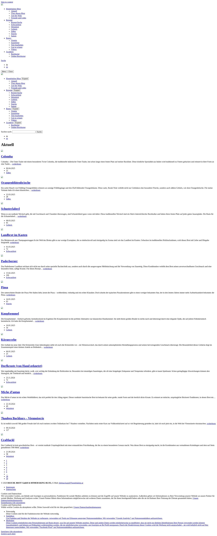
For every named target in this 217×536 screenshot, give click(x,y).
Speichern (5, 531)
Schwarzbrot (16, 25)
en (7, 67)
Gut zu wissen (16, 47)
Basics (8, 38)
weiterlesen (16, 164)
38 (7, 476)
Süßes (13, 31)
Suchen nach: (6, 132)
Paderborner (9, 261)
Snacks (14, 34)
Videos (14, 49)
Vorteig (14, 40)
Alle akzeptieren (18, 503)
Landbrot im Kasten (14, 235)
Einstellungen (6, 503)
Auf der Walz (16, 16)
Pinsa (4, 287)
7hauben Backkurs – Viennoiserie (22, 418)
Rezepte (9, 20)
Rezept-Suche (16, 22)
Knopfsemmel (10, 313)
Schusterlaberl (10, 208)
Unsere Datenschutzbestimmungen (87, 507)
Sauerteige (15, 43)
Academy (10, 52)
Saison (13, 36)
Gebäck (14, 29)
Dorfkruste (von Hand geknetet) (21, 365)
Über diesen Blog (18, 13)
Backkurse (15, 54)
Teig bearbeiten (17, 45)
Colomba (7, 156)
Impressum (10, 487)
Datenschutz (11, 489)
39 (7, 479)
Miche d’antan (10, 392)
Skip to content (7, 2)
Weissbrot (15, 27)
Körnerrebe (8, 339)
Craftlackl (7, 440)
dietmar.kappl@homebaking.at (71, 483)
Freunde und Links (18, 18)
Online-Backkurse (18, 56)
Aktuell (14, 11)
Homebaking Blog (13, 9)
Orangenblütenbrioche (15, 182)
